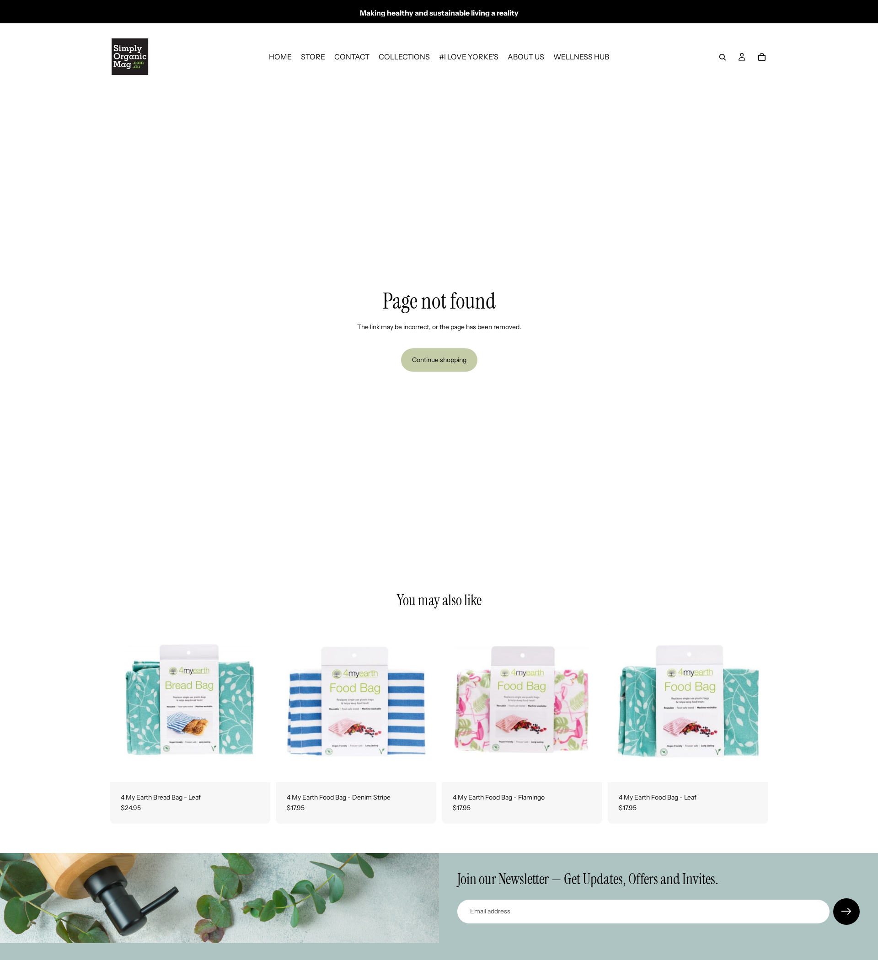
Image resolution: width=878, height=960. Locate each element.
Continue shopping (439, 360)
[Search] (722, 57)
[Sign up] (846, 911)
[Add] (256, 768)
